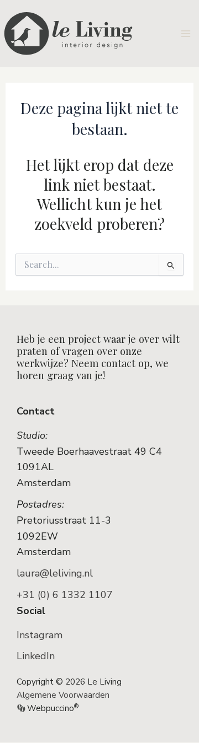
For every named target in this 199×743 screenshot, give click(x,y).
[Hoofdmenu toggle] (186, 33)
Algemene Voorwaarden (63, 695)
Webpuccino (51, 708)
